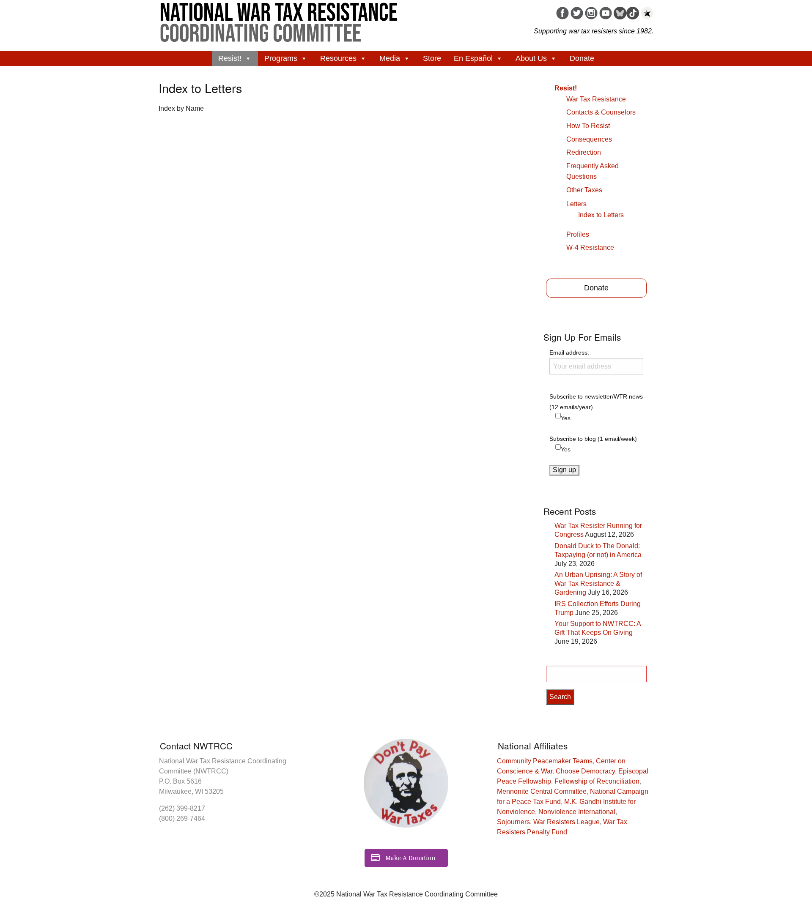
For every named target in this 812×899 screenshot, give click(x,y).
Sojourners (513, 821)
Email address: (569, 352)
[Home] (279, 19)
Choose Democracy (585, 771)
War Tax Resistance (596, 99)
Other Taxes (584, 190)
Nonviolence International (576, 811)
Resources (338, 58)
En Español (473, 58)
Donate (582, 58)
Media (389, 58)
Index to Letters (601, 214)
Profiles (577, 234)
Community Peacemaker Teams (545, 761)
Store (432, 58)
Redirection (583, 152)
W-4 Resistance (590, 247)
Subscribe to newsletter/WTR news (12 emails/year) (596, 401)
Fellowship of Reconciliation (596, 781)
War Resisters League (566, 821)
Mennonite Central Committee (542, 791)
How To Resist (588, 125)
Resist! (229, 58)
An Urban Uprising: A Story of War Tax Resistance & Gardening (598, 583)
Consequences (589, 139)
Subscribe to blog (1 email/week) (593, 438)
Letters (576, 203)
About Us (531, 58)
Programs (280, 58)
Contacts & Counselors (601, 112)
